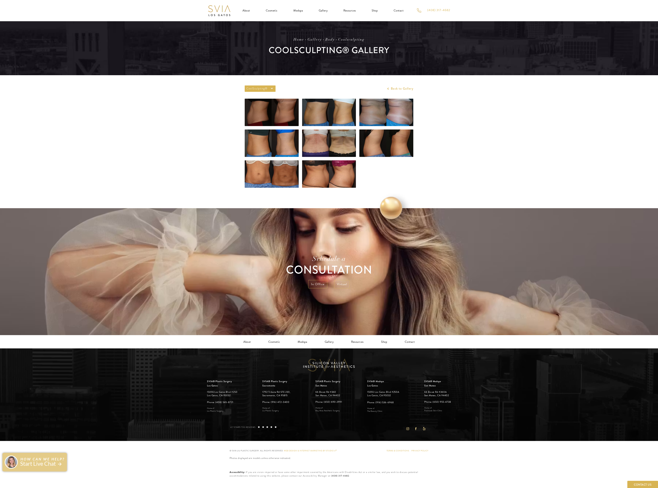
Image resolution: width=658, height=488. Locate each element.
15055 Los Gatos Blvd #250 (222, 393)
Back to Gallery (401, 88)
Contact (399, 10)
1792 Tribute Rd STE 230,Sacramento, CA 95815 (276, 393)
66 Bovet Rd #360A (436, 393)
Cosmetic (272, 10)
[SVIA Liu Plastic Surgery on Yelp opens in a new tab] (424, 428)
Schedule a (329, 266)
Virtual (342, 284)
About (246, 10)
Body (330, 39)
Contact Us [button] (642, 485)
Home (299, 39)
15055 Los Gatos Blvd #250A (383, 393)
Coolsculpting (351, 39)
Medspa (298, 10)
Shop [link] (375, 10)
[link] (220, 402)
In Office (318, 284)
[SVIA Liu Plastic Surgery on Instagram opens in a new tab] (407, 428)
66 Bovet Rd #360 (327, 393)
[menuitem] (407, 428)
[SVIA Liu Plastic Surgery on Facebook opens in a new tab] (416, 428)
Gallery (323, 10)
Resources (349, 10)
